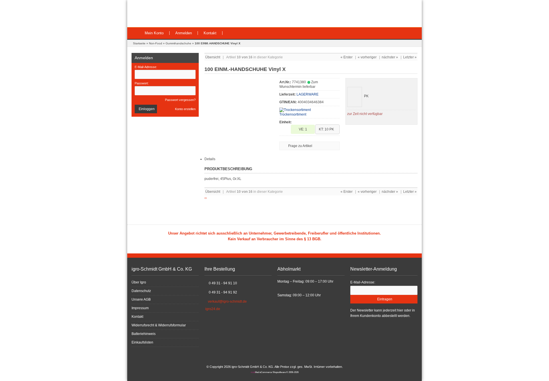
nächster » (390, 57)
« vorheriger (367, 57)
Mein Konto (154, 33)
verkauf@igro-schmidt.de (227, 301)
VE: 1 (303, 129)
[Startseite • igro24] (171, 13)
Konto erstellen (185, 109)
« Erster (347, 57)
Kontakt (210, 33)
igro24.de (212, 309)
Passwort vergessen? (180, 100)
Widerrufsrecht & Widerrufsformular (159, 325)
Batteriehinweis (144, 334)
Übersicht (212, 57)
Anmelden (183, 33)
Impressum (140, 308)
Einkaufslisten (142, 342)
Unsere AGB (141, 299)
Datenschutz (141, 291)
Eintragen (384, 299)
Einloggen (146, 109)
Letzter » (410, 57)
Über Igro (139, 282)
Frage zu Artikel (300, 146)
